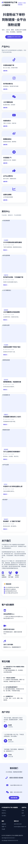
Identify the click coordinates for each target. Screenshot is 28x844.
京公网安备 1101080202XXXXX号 (10, 840)
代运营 (3, 829)
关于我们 (4, 815)
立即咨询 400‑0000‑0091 (14, 37)
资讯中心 (4, 813)
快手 (23, 813)
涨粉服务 (4, 824)
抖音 (23, 810)
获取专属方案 (14, 797)
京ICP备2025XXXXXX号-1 (8, 838)
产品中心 (4, 810)
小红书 (23, 815)
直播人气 (4, 826)
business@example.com (20, 826)
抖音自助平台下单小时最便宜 (9, 3)
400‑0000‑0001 (18, 824)
